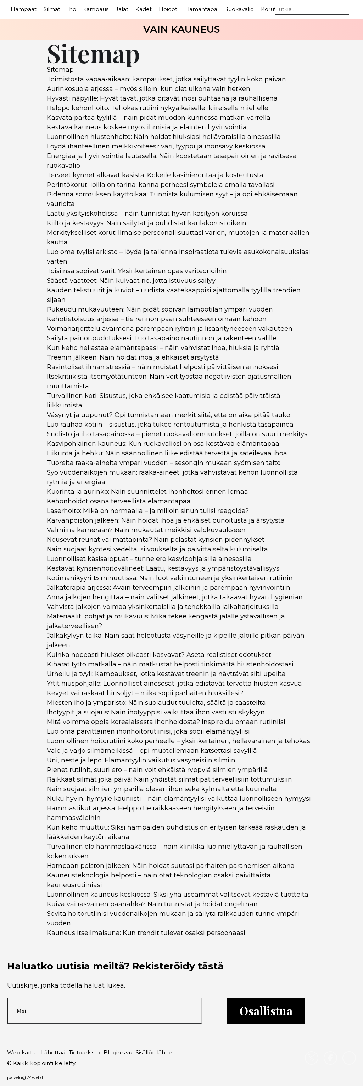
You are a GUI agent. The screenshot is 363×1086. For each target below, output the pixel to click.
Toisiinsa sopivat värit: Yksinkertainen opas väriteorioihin (137, 271)
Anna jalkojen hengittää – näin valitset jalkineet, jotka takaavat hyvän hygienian (175, 597)
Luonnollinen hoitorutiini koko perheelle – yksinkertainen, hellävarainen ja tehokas (178, 741)
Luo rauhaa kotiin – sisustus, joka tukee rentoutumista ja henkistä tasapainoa (170, 424)
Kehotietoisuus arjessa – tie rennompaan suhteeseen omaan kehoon (157, 319)
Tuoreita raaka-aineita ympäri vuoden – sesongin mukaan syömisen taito (164, 463)
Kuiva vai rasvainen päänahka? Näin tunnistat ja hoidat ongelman (152, 904)
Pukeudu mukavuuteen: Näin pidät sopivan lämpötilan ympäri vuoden (160, 309)
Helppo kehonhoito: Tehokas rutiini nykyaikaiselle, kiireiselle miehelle (157, 108)
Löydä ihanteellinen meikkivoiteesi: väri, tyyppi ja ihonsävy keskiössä (156, 146)
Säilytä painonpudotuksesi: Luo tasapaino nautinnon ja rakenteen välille (162, 338)
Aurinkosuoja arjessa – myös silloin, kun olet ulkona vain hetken (148, 89)
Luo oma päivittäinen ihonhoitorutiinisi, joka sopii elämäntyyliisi (148, 731)
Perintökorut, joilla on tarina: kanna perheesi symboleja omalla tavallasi (161, 185)
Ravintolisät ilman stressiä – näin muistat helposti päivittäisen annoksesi (162, 367)
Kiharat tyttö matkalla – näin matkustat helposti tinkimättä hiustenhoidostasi (170, 664)
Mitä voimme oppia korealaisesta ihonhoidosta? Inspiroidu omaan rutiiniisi (166, 722)
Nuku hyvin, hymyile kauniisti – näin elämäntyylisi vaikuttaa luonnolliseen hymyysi (179, 799)
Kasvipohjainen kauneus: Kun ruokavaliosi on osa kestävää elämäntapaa (163, 444)
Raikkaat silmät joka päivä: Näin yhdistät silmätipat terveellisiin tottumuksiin (169, 779)
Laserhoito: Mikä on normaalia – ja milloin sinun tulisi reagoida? (148, 511)
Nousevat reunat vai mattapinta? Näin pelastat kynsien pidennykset (155, 540)
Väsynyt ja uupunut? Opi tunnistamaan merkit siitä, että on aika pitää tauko (168, 415)
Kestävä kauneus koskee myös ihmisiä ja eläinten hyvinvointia (147, 127)
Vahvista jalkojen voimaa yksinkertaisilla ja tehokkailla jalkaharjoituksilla (163, 607)
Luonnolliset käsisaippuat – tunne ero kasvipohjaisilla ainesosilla (149, 559)
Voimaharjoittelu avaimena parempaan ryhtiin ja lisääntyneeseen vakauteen (169, 329)
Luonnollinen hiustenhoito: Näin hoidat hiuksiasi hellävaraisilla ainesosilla (164, 137)
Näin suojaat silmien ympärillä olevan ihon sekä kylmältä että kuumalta (162, 789)
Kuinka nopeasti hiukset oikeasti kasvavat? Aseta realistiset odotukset (159, 655)
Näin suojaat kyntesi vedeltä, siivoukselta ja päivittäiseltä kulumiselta (157, 549)
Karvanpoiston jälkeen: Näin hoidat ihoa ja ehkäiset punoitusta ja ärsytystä (166, 520)
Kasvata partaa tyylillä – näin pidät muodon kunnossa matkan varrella (158, 117)
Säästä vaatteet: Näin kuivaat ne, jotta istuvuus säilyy (131, 281)
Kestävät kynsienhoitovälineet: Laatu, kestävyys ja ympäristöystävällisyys (163, 568)
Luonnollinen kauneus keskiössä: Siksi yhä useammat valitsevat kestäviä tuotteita (177, 894)
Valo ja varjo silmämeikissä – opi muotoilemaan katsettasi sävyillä (152, 751)
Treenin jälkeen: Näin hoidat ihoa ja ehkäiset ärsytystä (133, 357)
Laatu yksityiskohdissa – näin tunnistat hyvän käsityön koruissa (147, 213)
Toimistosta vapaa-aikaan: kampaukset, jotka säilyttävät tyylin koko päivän (166, 79)
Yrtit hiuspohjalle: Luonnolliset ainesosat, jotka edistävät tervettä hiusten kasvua (174, 683)
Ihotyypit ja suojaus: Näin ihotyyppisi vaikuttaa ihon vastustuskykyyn (156, 712)
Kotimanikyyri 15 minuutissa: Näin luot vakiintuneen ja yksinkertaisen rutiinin (170, 578)
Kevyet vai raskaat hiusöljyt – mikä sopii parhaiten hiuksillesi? (145, 693)
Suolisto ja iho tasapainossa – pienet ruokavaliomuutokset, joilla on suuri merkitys (177, 434)
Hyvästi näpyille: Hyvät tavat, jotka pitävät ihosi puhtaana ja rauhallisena (162, 98)
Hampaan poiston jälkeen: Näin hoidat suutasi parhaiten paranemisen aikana (171, 866)
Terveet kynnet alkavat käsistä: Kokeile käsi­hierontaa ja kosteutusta (155, 175)
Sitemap (60, 70)
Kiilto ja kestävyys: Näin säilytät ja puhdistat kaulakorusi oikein (146, 223)
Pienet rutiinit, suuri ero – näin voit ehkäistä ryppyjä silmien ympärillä (157, 770)
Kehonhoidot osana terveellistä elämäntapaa (119, 501)
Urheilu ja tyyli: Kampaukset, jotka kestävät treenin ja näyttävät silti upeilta (166, 674)
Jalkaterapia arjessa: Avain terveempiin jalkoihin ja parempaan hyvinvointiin (168, 587)
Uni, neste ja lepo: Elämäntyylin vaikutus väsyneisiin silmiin (141, 760)
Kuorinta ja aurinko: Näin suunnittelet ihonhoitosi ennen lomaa (147, 492)
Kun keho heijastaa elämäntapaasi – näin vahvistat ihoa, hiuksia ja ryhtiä (163, 348)
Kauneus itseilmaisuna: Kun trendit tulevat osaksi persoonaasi (146, 933)
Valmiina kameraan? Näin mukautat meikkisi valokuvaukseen (146, 530)
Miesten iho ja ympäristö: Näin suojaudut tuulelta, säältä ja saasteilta (156, 703)
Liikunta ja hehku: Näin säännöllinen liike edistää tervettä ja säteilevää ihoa (167, 453)
